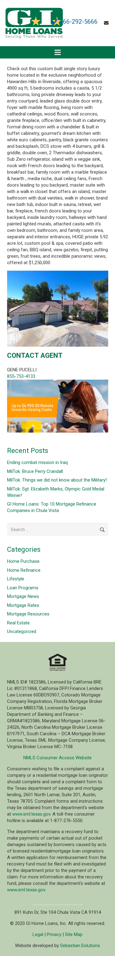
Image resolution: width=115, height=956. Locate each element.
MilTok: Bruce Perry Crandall (35, 471)
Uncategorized (21, 631)
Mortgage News (23, 596)
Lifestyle (15, 579)
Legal (38, 934)
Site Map (73, 934)
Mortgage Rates (23, 605)
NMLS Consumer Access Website (57, 757)
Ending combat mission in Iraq (37, 462)
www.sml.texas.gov (31, 814)
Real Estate (18, 623)
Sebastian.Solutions (80, 945)
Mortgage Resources (28, 614)
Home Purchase (23, 561)
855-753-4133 (21, 376)
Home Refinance (23, 570)
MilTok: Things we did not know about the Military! (57, 480)
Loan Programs (22, 588)
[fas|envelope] (107, 23)
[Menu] (57, 52)
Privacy (54, 934)
